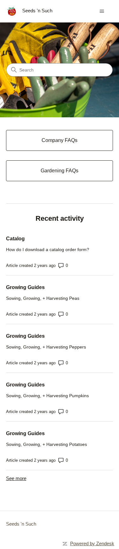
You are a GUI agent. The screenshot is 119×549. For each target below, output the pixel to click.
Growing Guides (25, 287)
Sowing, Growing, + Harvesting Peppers (46, 346)
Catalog (15, 238)
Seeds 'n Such (21, 524)
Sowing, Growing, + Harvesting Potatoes (46, 444)
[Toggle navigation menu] (101, 11)
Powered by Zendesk (92, 543)
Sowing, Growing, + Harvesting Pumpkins (47, 395)
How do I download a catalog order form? (47, 249)
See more (16, 478)
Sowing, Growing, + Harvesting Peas (42, 298)
